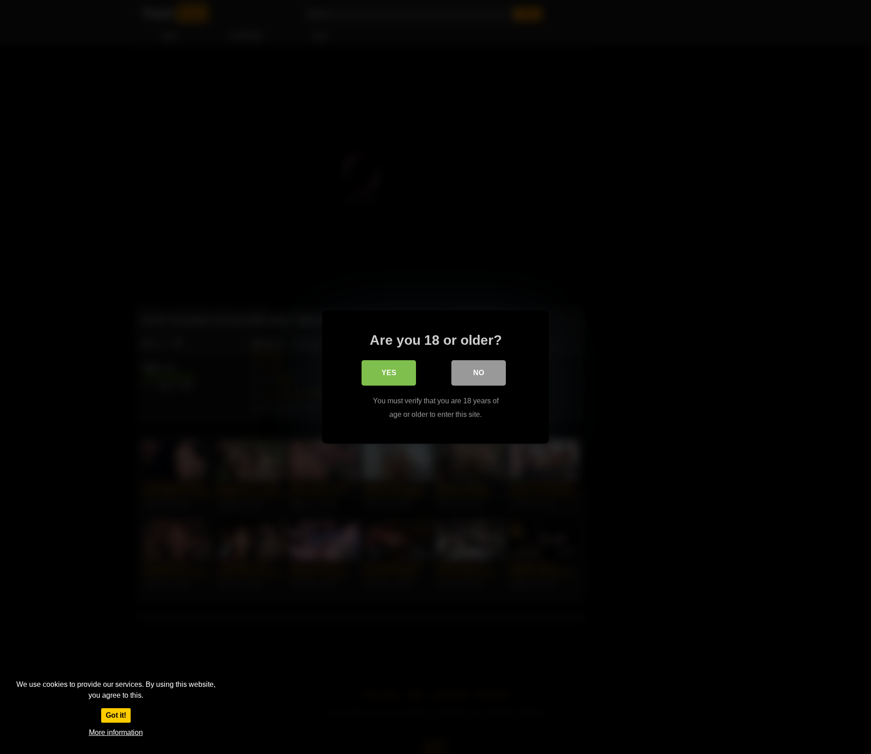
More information (116, 732)
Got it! (116, 715)
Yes (389, 373)
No (478, 373)
